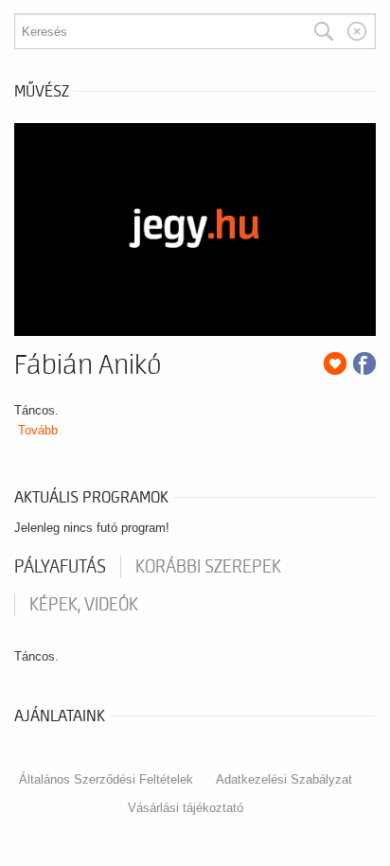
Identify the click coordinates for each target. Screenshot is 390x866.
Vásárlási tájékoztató (185, 808)
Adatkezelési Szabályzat (284, 779)
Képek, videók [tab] (83, 604)
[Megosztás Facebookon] (364, 363)
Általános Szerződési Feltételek (106, 779)
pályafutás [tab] (60, 567)
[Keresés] (323, 31)
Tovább (38, 430)
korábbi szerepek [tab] (208, 567)
